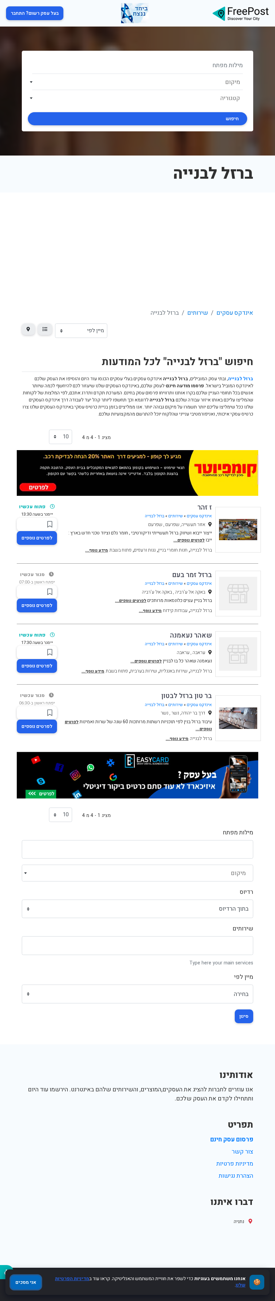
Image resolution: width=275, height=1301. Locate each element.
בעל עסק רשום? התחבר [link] (35, 13)
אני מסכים (25, 1282)
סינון (244, 1016)
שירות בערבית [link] (143, 671)
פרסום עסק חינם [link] (231, 1139)
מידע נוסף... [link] (96, 550)
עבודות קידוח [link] (175, 610)
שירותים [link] (197, 312)
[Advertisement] (137, 243)
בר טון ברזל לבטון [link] (186, 696)
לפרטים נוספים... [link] (189, 540)
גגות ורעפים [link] (145, 550)
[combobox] (137, 82)
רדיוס (246, 892)
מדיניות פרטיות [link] (234, 1163)
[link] (240, 13)
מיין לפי (243, 977)
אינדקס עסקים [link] (234, 312)
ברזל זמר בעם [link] (192, 575)
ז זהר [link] (205, 507)
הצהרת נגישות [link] (236, 1175)
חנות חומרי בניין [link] (172, 550)
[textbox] (138, 82)
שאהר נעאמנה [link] (191, 635)
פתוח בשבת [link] (120, 550)
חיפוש (232, 118)
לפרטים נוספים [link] (36, 537)
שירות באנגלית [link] (173, 671)
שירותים (242, 928)
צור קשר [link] (242, 1151)
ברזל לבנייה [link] (154, 516)
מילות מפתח (238, 832)
